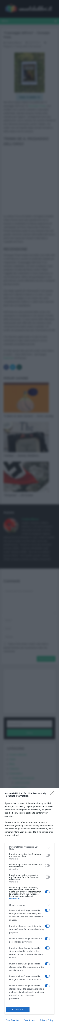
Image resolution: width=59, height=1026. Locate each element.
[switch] (47, 855)
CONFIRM (17, 1009)
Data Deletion (12, 1020)
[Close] (53, 794)
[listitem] (29, 848)
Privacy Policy (46, 1020)
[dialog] (29, 907)
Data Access (29, 1020)
